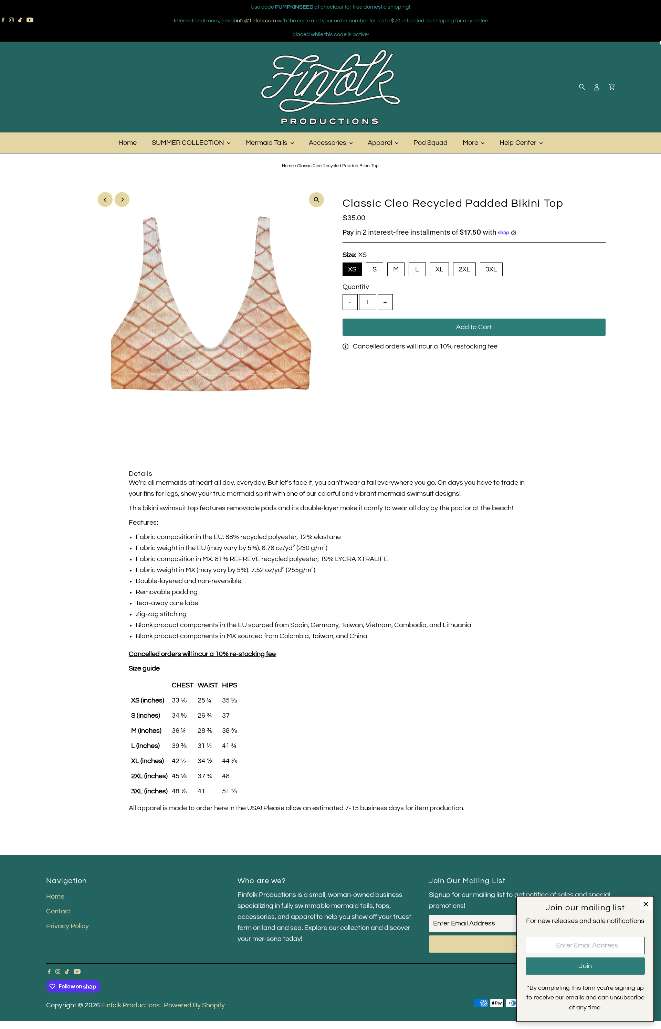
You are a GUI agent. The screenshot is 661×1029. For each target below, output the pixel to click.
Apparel (381, 142)
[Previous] (174, 21)
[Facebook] (3, 20)
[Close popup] (646, 904)
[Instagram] (11, 20)
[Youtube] (30, 20)
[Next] (486, 21)
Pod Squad (430, 142)
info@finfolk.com (256, 20)
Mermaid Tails (267, 142)
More (471, 142)
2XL (464, 269)
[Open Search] (582, 87)
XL (439, 269)
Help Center (519, 142)
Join (585, 966)
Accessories (328, 142)
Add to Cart (474, 327)
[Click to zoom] (316, 199)
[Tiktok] (20, 20)
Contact (58, 911)
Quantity (356, 286)
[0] (612, 87)
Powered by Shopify (194, 1005)
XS (352, 269)
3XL (491, 269)
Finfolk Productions (130, 1005)
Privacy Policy (67, 926)
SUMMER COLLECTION (188, 142)
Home (127, 142)
